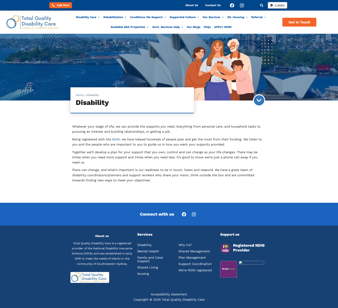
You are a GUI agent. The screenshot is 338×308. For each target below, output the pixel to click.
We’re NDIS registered (195, 270)
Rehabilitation (113, 17)
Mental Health (148, 251)
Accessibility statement (169, 294)
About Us (191, 5)
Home (79, 95)
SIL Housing (235, 17)
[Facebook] (232, 5)
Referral (256, 17)
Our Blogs (194, 27)
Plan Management (192, 257)
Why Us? (185, 245)
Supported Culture (183, 17)
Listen (279, 5)
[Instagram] (241, 5)
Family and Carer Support (150, 259)
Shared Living (147, 267)
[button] (261, 5)
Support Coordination (195, 264)
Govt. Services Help (166, 27)
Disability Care (86, 17)
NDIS (116, 139)
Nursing (143, 273)
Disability (144, 245)
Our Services (211, 17)
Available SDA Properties (128, 27)
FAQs (207, 27)
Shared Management (194, 251)
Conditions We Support (146, 17)
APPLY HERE (223, 27)
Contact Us (213, 5)
